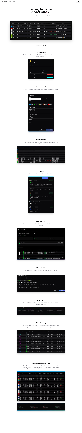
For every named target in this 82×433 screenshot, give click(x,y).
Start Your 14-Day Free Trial (41, 45)
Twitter (79, 431)
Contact (75, 431)
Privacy (71, 431)
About (10, 1)
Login (78, 1)
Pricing (13, 1)
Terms (68, 431)
